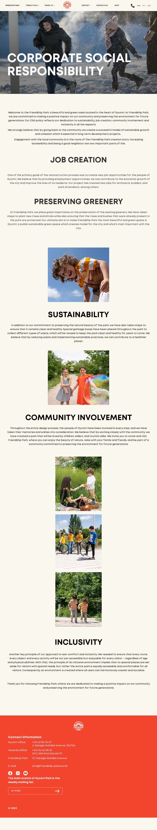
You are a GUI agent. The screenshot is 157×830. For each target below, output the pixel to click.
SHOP (117, 5)
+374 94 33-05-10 (42, 750)
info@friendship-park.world (49, 766)
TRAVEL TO (48, 5)
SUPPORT (85, 5)
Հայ (149, 5)
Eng (138, 5)
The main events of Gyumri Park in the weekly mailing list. (34, 780)
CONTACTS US (102, 5)
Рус (143, 5)
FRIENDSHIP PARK (12, 5)
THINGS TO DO (32, 5)
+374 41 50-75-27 (42, 742)
